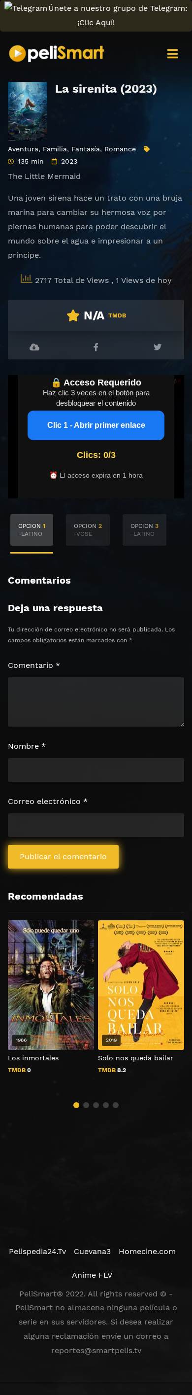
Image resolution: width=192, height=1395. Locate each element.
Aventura (23, 149)
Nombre (27, 746)
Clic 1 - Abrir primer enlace (96, 425)
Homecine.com (147, 1251)
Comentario (34, 665)
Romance (120, 149)
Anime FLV (92, 1275)
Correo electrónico (48, 801)
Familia (55, 149)
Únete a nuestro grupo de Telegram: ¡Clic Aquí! (118, 15)
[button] (76, 1105)
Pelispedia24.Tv (37, 1251)
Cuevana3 (92, 1251)
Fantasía (85, 149)
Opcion (31, 530)
